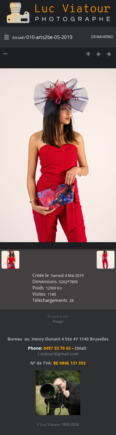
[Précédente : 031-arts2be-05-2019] (98, 54)
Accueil (17, 37)
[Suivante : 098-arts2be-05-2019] (109, 54)
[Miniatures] (88, 54)
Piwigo (58, 321)
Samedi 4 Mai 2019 (67, 275)
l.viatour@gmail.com (58, 354)
